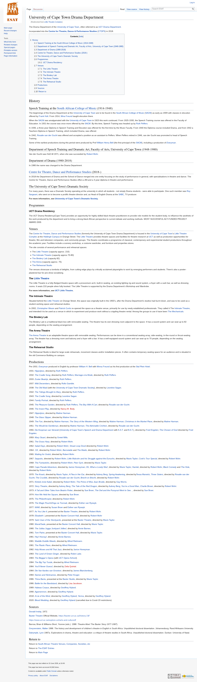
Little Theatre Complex (53, 22)
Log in (192, 3)
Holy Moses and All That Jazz (48, 549)
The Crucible (41, 478)
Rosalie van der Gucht (47, 135)
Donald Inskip (35, 611)
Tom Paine (40, 532)
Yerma (81, 596)
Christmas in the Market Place (138, 421)
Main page (8, 28)
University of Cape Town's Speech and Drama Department (86, 430)
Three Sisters (157, 474)
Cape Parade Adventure (46, 467)
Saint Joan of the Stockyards (48, 520)
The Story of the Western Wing (84, 421)
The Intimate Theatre (41, 255)
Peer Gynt (78, 463)
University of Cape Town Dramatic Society (75, 388)
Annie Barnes (84, 528)
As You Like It (41, 511)
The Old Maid (41, 388)
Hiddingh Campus (51, 237)
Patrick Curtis (65, 308)
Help (6, 33)
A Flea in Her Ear (77, 474)
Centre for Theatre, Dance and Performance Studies (60, 172)
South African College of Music (76, 108)
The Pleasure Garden (45, 404)
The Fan (39, 421)
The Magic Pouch (43, 503)
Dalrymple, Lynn (36, 633)
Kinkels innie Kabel (43, 482)
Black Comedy (169, 467)
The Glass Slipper (43, 417)
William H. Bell (85, 366)
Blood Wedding (42, 600)
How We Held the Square (46, 494)
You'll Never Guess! (44, 566)
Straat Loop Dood (78, 446)
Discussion (38, 9)
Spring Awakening (117, 474)
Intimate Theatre (182, 308)
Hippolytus (39, 371)
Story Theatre (41, 486)
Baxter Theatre (71, 511)
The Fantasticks (42, 463)
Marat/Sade (40, 524)
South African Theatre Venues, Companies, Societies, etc (64, 644)
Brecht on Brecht (88, 478)
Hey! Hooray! (41, 537)
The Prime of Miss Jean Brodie (90, 482)
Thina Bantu (40, 579)
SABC (121, 194)
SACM (148, 113)
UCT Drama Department (109, 27)
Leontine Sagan (114, 388)
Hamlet (135, 467)
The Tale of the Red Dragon (84, 486)
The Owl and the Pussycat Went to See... (113, 490)
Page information (10, 56)
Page (29, 9)
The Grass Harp (42, 441)
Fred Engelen (152, 430)
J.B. (36, 450)
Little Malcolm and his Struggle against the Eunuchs (91, 458)
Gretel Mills (62, 437)
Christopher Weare (45, 308)
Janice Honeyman (77, 467)
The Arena (37, 262)
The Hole (185, 467)
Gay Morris (121, 482)
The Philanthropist (43, 499)
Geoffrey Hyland (68, 587)
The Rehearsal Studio (42, 265)
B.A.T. (130, 430)
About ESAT (44, 675)
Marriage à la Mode (84, 375)
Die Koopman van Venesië (47, 430)
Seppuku (39, 458)
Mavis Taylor (132, 458)
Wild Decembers (42, 383)
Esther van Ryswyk (87, 503)
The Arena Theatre (37, 335)
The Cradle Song (42, 375)
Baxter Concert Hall (70, 515)
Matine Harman (63, 413)
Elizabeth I (39, 515)
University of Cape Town (68, 27)
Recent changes (10, 31)
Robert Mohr (92, 154)
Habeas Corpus (42, 587)
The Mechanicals (175, 311)
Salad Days (40, 446)
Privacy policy (33, 675)
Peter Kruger (73, 575)
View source (132, 9)
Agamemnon (40, 592)
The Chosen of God (169, 430)
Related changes (10, 45)
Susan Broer (57, 507)
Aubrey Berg (102, 474)
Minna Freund (103, 366)
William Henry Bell (105, 142)
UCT (151, 237)
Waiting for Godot (43, 454)
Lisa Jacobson (75, 583)
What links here (10, 42)
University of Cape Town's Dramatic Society (76, 198)
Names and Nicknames (45, 575)
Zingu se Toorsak (59, 503)
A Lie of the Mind (42, 596)
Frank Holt (43, 116)
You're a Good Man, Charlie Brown (137, 486)
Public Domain (52, 671)
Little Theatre (87, 237)
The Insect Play (42, 409)
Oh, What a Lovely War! (97, 467)
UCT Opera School (67, 558)
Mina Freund (66, 116)
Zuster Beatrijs (41, 379)
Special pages (9, 47)
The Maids (82, 450)
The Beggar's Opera (44, 558)
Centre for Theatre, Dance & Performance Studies (73, 31)
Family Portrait (41, 400)
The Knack (40, 474)
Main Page (43, 652)
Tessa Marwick (143, 474)
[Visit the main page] (12, 11)
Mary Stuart (40, 437)
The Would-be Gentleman (46, 426)
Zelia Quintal (70, 566)
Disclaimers (54, 675)
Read (122, 9)
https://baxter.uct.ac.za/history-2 (73, 616)
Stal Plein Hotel (143, 366)
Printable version (10, 50)
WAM (37, 507)
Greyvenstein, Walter (38, 628)
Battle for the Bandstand (46, 583)
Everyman (171, 142)
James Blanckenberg (82, 570)
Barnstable (68, 450)
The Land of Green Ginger (47, 554)
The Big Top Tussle (43, 562)
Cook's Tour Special (148, 458)
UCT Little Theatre (64, 290)
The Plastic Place (42, 545)
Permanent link (10, 53)
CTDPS (101, 31)
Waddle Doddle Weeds (45, 541)
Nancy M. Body (67, 409)
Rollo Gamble (68, 383)
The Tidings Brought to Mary (48, 392)
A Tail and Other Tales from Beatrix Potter (54, 490)
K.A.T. (120, 430)
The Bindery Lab (39, 258)
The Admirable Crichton (96, 426)
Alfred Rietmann (74, 541)
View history (144, 9)
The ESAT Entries (46, 648)
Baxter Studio (69, 579)
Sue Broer (89, 490)
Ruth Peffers (142, 123)
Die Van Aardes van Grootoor (48, 570)
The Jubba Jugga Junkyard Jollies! (50, 528)
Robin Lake (76, 554)
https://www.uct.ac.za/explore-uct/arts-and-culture (51, 620)
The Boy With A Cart (88, 404)
